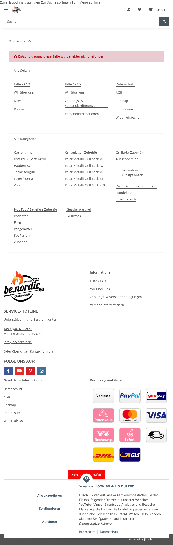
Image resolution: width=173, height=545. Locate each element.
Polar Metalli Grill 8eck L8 (84, 165)
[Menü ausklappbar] (6, 7)
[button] (129, 9)
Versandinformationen (82, 114)
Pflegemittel (23, 229)
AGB (119, 92)
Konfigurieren (49, 508)
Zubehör (20, 185)
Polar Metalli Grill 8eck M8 (84, 172)
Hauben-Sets (23, 165)
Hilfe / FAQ (22, 84)
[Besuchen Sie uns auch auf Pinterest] (30, 371)
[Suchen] (164, 21)
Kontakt (19, 109)
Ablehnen (49, 521)
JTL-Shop (149, 539)
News (18, 101)
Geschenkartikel (79, 209)
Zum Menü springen (87, 2)
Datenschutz (109, 532)
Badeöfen (21, 216)
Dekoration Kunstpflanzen (132, 172)
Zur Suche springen (56, 2)
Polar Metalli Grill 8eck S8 (84, 178)
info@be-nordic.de (18, 342)
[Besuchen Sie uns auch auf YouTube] (19, 371)
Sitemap (122, 101)
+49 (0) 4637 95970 (18, 329)
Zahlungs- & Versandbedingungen (81, 103)
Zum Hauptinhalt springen (20, 2)
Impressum (87, 532)
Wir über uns (24, 92)
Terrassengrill (24, 172)
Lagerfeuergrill (25, 178)
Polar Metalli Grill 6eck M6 (84, 159)
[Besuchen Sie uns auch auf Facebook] (8, 371)
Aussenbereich (127, 159)
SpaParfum (22, 235)
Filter (18, 222)
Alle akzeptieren (49, 495)
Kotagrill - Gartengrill (30, 159)
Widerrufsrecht (127, 117)
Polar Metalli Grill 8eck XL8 (85, 185)
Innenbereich (126, 199)
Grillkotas (74, 216)
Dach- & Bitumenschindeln (136, 186)
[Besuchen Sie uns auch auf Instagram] (41, 371)
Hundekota (124, 193)
